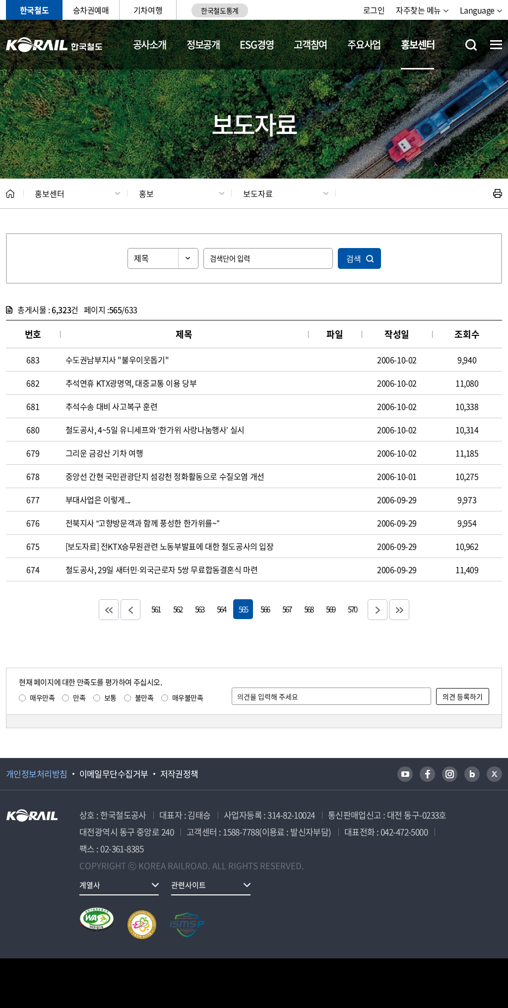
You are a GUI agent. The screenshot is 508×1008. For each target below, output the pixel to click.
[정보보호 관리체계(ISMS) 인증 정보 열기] (187, 924)
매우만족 (42, 697)
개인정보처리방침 (36, 774)
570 (352, 609)
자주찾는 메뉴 (418, 10)
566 (264, 609)
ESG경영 (256, 44)
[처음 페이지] (109, 609)
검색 (353, 258)
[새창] (405, 774)
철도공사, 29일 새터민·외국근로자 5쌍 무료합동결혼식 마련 (161, 569)
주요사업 (364, 44)
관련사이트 (188, 885)
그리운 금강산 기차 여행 (104, 453)
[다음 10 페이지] (377, 609)
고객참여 (310, 44)
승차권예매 (91, 10)
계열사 (89, 885)
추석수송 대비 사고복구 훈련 (111, 406)
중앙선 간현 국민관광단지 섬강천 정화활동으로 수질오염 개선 (164, 476)
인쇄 (497, 193)
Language (477, 10)
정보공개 (203, 44)
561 (155, 609)
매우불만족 (187, 697)
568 (308, 609)
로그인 (374, 10)
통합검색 (471, 45)
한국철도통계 (219, 10)
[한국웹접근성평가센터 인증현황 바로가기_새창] (96, 924)
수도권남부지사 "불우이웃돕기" (117, 360)
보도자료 (258, 193)
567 (286, 609)
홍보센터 (417, 44)
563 (199, 609)
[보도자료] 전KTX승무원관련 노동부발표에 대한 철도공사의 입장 (169, 546)
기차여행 (147, 10)
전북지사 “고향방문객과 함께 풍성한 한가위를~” (142, 523)
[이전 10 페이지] (130, 609)
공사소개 (149, 44)
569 (330, 609)
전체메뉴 (496, 44)
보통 (110, 697)
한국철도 (34, 10)
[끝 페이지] (399, 609)
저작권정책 (179, 774)
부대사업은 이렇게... (97, 499)
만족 (79, 697)
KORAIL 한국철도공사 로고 (54, 44)
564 (221, 609)
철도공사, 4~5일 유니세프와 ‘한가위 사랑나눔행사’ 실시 (155, 430)
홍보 (146, 193)
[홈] (10, 193)
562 (177, 609)
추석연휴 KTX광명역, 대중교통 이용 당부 (131, 383)
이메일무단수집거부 (113, 774)
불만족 (144, 697)
